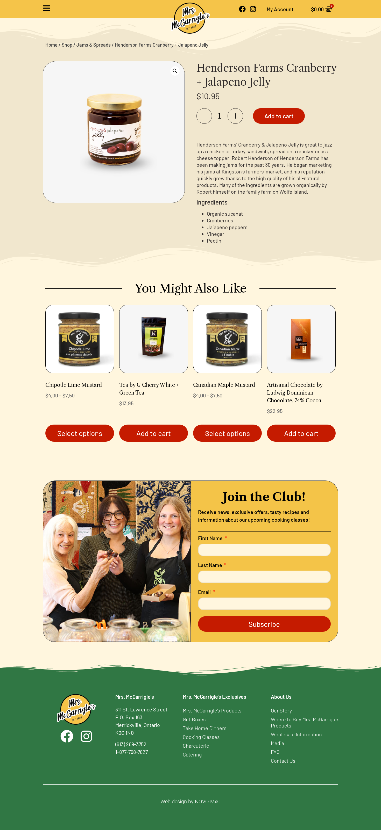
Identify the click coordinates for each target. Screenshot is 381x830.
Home (51, 45)
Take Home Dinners (205, 728)
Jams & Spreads (93, 45)
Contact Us (283, 761)
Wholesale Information (296, 734)
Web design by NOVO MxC (190, 801)
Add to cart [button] (153, 433)
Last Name (210, 565)
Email (205, 592)
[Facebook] (242, 9)
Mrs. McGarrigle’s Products (212, 710)
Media (277, 743)
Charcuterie (196, 745)
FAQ (275, 752)
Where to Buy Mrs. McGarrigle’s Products (305, 722)
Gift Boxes (194, 719)
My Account (280, 9)
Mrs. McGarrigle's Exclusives (214, 697)
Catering (192, 754)
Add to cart (278, 116)
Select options (79, 433)
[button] (175, 71)
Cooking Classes (201, 737)
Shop (67, 45)
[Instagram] (253, 9)
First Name (211, 538)
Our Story (281, 710)
